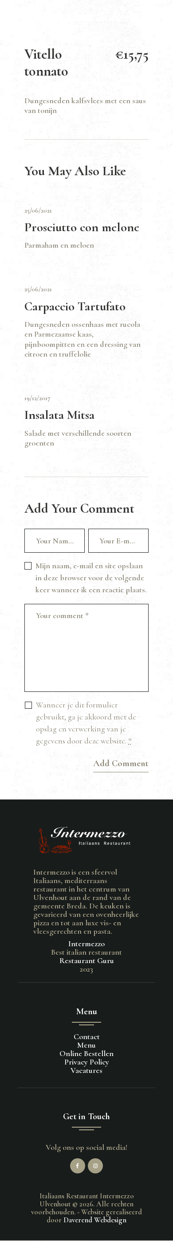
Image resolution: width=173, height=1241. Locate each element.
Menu (86, 1045)
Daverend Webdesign (94, 1220)
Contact (87, 1036)
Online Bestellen (86, 1053)
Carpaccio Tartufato (75, 306)
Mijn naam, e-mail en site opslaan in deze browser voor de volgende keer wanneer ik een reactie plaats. (91, 577)
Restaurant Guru (86, 960)
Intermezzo (86, 943)
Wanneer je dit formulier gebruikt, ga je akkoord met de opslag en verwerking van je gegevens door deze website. (86, 723)
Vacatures (86, 1070)
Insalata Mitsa (59, 415)
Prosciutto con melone (81, 227)
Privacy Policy (86, 1062)
